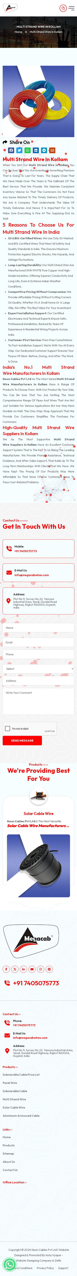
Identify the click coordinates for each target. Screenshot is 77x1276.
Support (63, 1268)
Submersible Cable (15, 1091)
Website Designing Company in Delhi (38, 1260)
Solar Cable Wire (14, 1107)
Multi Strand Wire (14, 1099)
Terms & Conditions (20, 1268)
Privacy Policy (45, 1268)
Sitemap (8, 1153)
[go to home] (12, 8)
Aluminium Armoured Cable (21, 1115)
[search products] (63, 8)
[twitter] (14, 969)
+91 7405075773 (26, 551)
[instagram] (40, 969)
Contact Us (10, 1170)
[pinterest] (49, 969)
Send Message (22, 740)
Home (18, 32)
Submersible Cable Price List (21, 1074)
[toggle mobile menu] (71, 8)
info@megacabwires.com (32, 575)
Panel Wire (10, 1083)
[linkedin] (23, 969)
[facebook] (6, 969)
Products (9, 1145)
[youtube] (32, 969)
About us (9, 1162)
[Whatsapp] (10, 1265)
